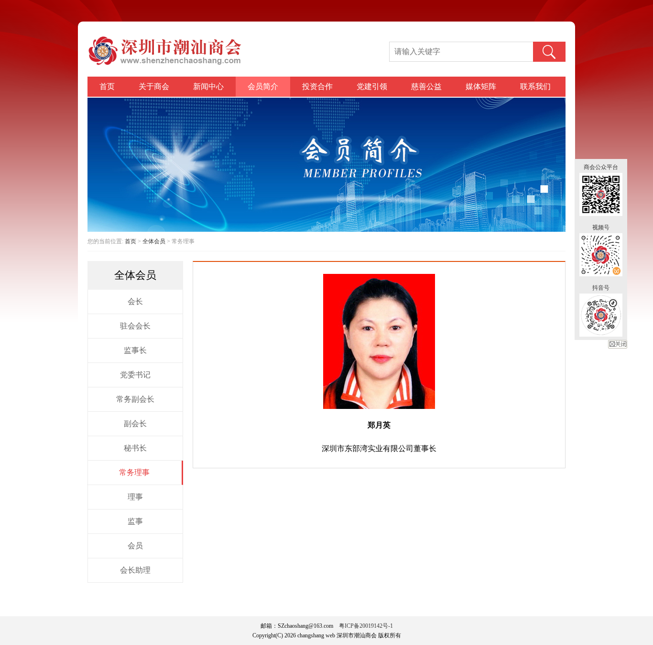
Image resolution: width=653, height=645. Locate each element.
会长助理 (135, 570)
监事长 (135, 350)
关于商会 (154, 86)
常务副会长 (135, 399)
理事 (135, 497)
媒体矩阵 (481, 86)
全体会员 (153, 241)
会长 (135, 301)
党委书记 (135, 375)
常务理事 (134, 472)
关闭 (617, 344)
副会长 (135, 423)
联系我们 (535, 86)
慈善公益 (426, 86)
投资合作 (317, 86)
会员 (135, 546)
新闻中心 (208, 86)
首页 (107, 86)
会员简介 (263, 86)
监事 (135, 521)
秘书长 (135, 448)
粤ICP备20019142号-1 (366, 625)
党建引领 (372, 86)
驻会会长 (135, 326)
